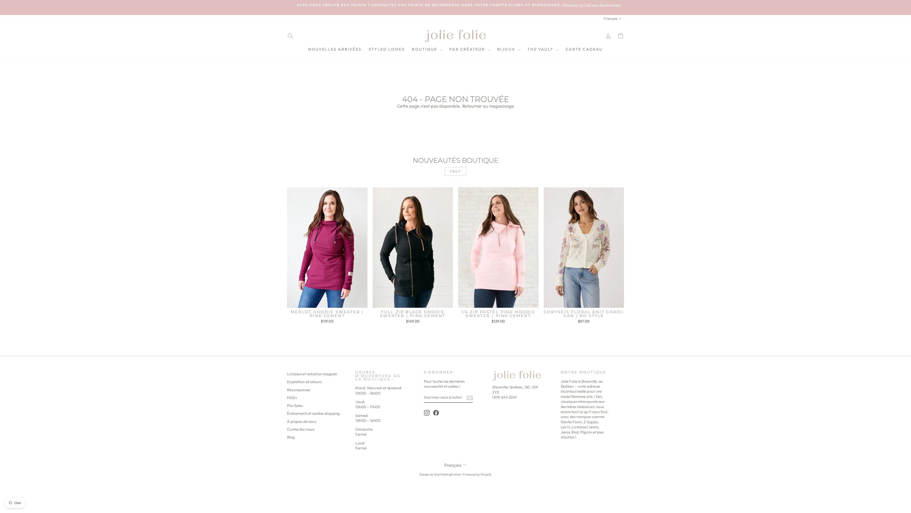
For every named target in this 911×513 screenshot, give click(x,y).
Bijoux (507, 49)
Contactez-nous (300, 429)
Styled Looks (387, 49)
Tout (455, 171)
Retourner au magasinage (488, 106)
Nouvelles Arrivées (335, 49)
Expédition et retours (304, 382)
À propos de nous (301, 421)
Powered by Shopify (477, 474)
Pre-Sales (295, 405)
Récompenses (298, 390)
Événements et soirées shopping (313, 413)
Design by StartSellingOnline (440, 474)
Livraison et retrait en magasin (312, 374)
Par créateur (468, 49)
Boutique (425, 49)
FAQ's (292, 397)
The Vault (541, 49)
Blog (291, 437)
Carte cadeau (584, 49)
